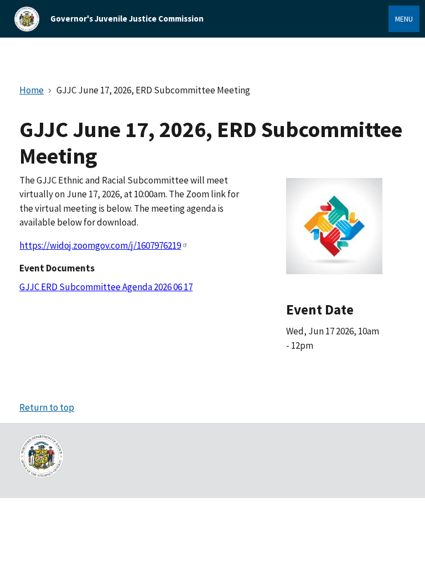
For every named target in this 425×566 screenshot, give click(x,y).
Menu (404, 19)
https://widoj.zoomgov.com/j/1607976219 (100, 245)
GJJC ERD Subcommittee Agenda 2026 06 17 (106, 287)
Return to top (46, 407)
